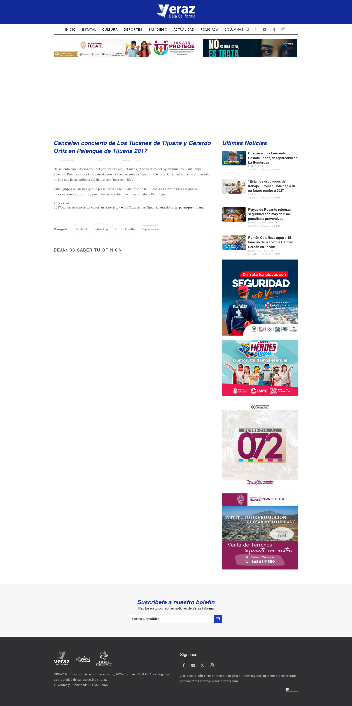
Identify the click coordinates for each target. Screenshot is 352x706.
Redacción (131, 160)
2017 (57, 207)
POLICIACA (209, 29)
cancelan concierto (76, 207)
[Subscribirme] (218, 619)
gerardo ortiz (168, 207)
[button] (247, 29)
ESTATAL (68, 160)
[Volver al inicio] (176, 12)
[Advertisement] (176, 94)
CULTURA (110, 29)
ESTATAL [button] (89, 29)
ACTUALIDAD (184, 29)
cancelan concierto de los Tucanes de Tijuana (124, 207)
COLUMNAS (233, 29)
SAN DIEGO (157, 29)
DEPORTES (133, 29)
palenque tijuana (191, 207)
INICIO (70, 29)
